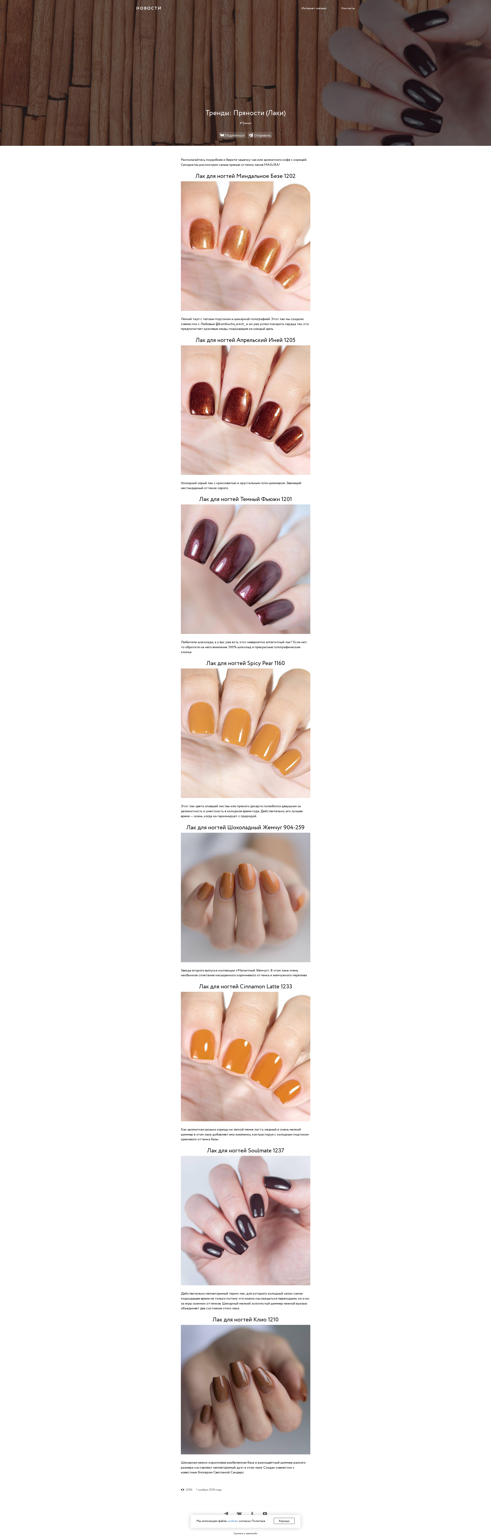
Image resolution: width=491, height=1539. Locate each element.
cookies (233, 1521)
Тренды (246, 123)
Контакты (348, 8)
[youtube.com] (265, 1514)
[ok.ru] (252, 1514)
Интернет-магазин (314, 8)
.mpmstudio (251, 1533)
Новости (149, 8)
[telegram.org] (226, 1514)
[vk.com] (239, 1514)
